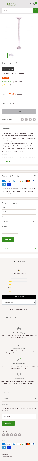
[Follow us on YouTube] (19, 434)
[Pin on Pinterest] (26, 119)
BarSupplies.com (7, 82)
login (7, 74)
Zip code (4, 226)
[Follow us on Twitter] (7, 434)
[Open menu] (3, 4)
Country (4, 208)
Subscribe (8, 423)
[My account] (30, 4)
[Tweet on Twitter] (30, 119)
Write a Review (19, 297)
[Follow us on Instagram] (11, 434)
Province (4, 217)
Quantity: (5, 103)
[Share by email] (34, 119)
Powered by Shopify (7, 457)
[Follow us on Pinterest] (15, 434)
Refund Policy (6, 248)
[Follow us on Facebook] (3, 434)
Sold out (19, 111)
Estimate (8, 239)
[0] (34, 4)
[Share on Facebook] (22, 119)
